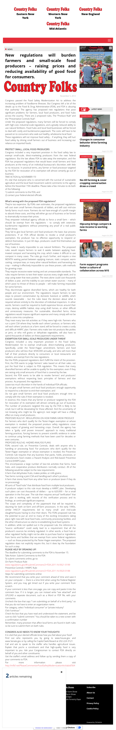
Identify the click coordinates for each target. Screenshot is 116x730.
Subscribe (91, 687)
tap (109, 40)
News (10, 49)
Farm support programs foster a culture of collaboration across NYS (94, 267)
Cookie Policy (93, 708)
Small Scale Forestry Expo (70, 699)
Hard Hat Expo (65, 696)
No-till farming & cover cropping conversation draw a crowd (93, 183)
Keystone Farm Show (68, 691)
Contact (90, 698)
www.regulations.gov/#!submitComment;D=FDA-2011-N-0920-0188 (37, 570)
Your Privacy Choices (65, 727)
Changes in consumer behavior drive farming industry (93, 142)
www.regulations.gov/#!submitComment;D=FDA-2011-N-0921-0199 (37, 564)
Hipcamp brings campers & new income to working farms (95, 227)
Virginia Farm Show (67, 694)
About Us (91, 692)
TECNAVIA (98, 722)
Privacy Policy (93, 703)
